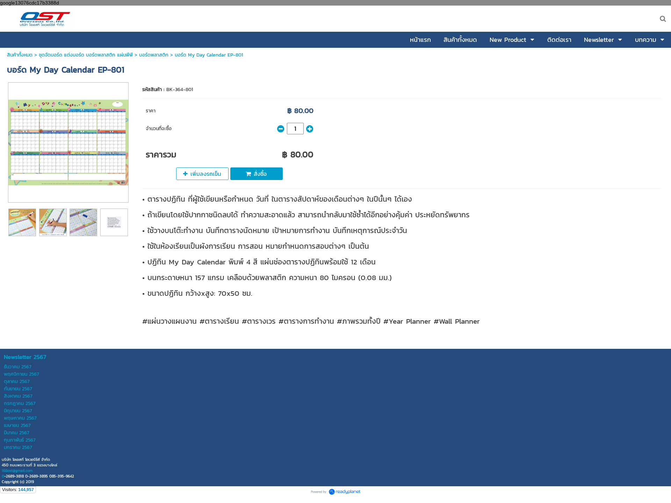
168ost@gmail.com (17, 470)
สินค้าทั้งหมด (20, 55)
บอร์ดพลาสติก (153, 55)
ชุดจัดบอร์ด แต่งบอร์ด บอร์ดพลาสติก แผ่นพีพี (86, 55)
